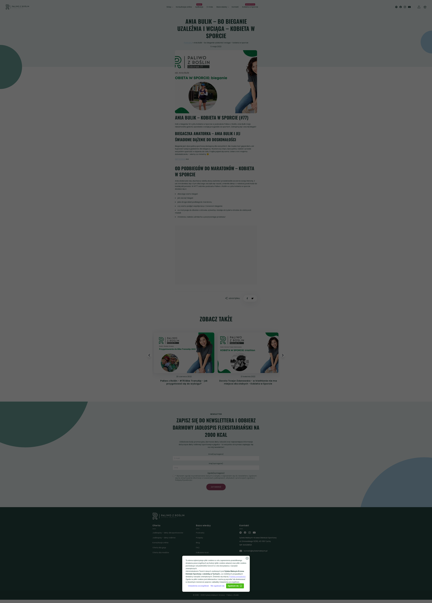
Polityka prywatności (237, 577)
